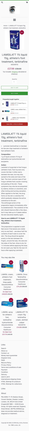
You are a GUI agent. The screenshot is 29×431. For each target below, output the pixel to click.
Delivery (4, 374)
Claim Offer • (14, 124)
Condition (4, 372)
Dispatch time (6, 358)
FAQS (3, 360)
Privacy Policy (6, 365)
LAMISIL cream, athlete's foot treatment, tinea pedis (19, 109)
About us (4, 351)
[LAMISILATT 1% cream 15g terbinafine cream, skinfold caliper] (22, 304)
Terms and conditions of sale (11, 367)
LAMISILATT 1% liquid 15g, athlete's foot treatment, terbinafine (19, 103)
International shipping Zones (11, 379)
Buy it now (14, 93)
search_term (5, 377)
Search (3, 348)
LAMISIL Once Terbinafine (18, 117)
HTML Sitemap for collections (11, 384)
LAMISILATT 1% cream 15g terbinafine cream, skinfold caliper (22, 317)
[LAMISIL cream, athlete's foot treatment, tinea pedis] (7, 266)
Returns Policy (6, 363)
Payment (4, 370)
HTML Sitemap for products (10, 382)
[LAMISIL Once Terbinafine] (22, 266)
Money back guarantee (9, 355)
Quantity (14, 79)
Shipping (15, 72)
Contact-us (5, 353)
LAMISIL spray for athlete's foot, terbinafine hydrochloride (7, 317)
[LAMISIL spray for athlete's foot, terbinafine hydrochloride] (7, 304)
